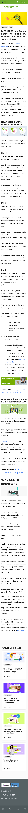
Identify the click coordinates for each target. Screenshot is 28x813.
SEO (11, 27)
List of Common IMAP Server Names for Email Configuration (12, 700)
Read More (7, 676)
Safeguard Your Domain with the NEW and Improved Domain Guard (14, 731)
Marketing (4, 27)
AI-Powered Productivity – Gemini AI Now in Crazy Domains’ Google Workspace (13, 670)
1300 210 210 (8, 794)
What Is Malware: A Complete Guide (11, 761)
